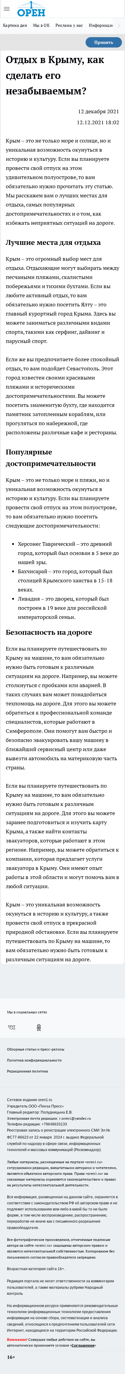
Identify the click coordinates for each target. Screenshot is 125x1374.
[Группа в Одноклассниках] (38, 1028)
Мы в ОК (41, 25)
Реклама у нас (69, 25)
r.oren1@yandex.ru (75, 1118)
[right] (119, 26)
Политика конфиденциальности (34, 1060)
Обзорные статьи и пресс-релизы (35, 1049)
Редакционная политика (27, 1071)
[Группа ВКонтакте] (11, 1028)
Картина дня (15, 25)
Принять (103, 42)
